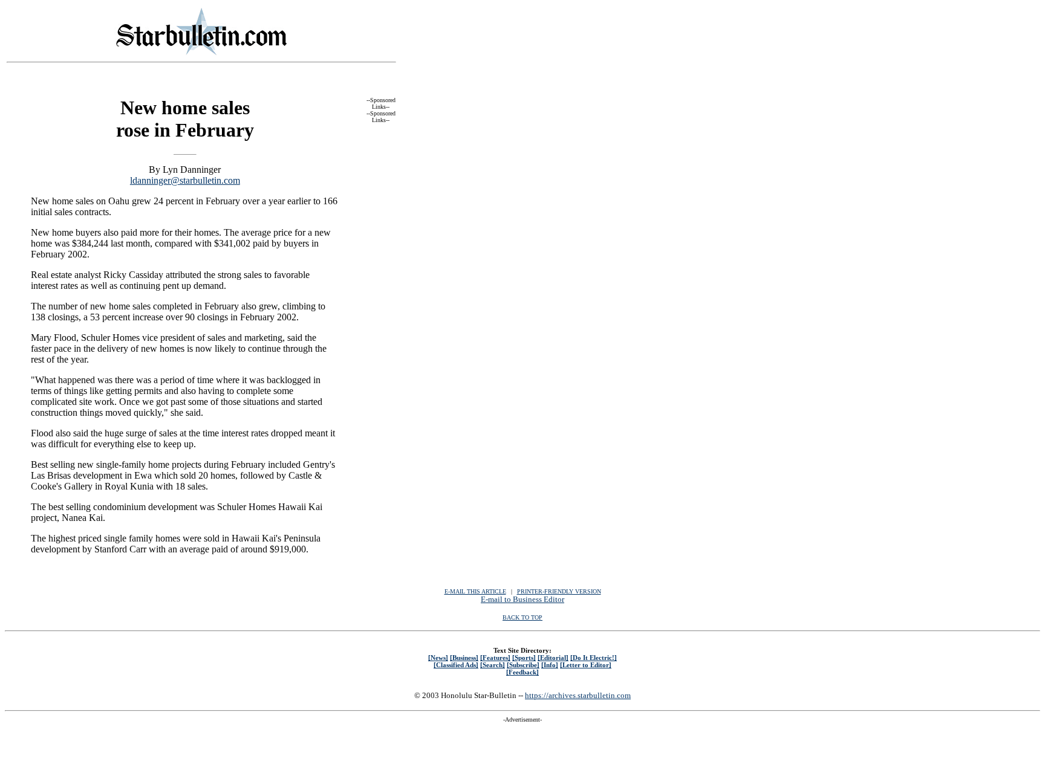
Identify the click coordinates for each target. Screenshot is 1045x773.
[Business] (464, 657)
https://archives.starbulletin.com (578, 695)
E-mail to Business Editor (522, 599)
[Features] (495, 657)
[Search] (492, 664)
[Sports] (524, 657)
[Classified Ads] (456, 664)
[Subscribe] (523, 664)
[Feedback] (522, 672)
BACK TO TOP (522, 617)
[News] (438, 657)
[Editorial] (553, 657)
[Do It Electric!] (593, 657)
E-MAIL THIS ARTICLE (475, 591)
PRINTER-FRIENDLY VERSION (559, 591)
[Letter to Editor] (585, 664)
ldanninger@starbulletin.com (185, 180)
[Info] (549, 664)
